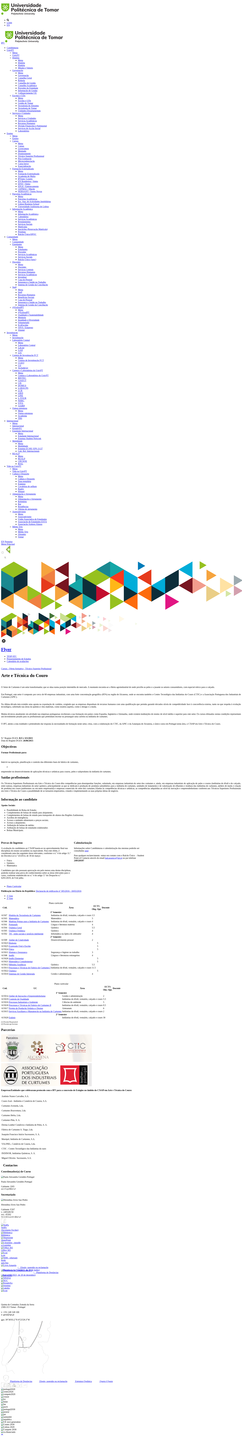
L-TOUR (22, 398)
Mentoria (22, 317)
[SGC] (4, 1280)
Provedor (22, 252)
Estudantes (17, 244)
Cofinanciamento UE (27, 93)
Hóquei (21, 491)
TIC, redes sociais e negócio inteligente (26, 934)
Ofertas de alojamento (27, 509)
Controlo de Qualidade (19, 999)
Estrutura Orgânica (83, 1381)
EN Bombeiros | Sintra (28, 181)
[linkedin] (19, 1386)
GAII (20, 350)
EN (8, 25)
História (15, 58)
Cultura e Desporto (20, 474)
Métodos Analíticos (17, 964)
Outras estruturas (19, 408)
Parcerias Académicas (22, 194)
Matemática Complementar (21, 961)
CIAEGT (22, 380)
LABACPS (23, 388)
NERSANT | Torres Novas (30, 191)
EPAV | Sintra (24, 184)
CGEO (21, 363)
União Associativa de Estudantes (32, 519)
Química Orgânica (17, 931)
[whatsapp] (30, 1386)
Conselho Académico (27, 85)
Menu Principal (8, 544)
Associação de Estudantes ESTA (32, 522)
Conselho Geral (25, 78)
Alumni (21, 330)
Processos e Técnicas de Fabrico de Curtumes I (29, 967)
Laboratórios (23, 131)
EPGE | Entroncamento (28, 186)
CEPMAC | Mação (26, 189)
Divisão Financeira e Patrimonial (32, 126)
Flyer (6, 649)
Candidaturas (12, 48)
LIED (20, 393)
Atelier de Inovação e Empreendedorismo (27, 996)
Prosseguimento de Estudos (19, 659)
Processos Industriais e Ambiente (23, 1002)
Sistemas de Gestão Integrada (22, 974)
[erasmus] (6, 1285)
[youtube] (14, 1386)
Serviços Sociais (25, 224)
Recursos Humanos (26, 123)
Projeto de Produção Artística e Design (26, 1008)
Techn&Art (23, 368)
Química (12, 971)
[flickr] (24, 1386)
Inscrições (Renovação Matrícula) (33, 229)
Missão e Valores (25, 68)
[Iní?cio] (30, 15)
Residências (23, 506)
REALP (16, 453)
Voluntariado (23, 322)
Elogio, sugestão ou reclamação (53, 1381)
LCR (20, 390)
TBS (20, 418)
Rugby (21, 489)
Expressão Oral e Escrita (20, 946)
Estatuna (21, 484)
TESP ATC (12, 656)
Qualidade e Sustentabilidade (31, 315)
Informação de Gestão (27, 90)
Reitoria (21, 80)
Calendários (23, 216)
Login (9, 22)
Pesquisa (8, 541)
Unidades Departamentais (29, 111)
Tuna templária (24, 481)
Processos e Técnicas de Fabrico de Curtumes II (30, 1005)
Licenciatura (23, 148)
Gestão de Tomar (25, 103)
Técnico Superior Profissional (31, 156)
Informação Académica (22, 209)
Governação (17, 70)
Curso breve (23, 163)
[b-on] (4, 1290)
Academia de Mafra (26, 176)
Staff (14, 287)
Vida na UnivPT (14, 466)
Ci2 (19, 365)
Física (11, 949)
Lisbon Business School (28, 204)
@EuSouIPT (18, 307)
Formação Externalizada (23, 169)
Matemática (14, 918)
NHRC (21, 400)
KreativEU (17, 428)
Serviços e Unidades (21, 113)
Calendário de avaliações (18, 661)
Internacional (12, 421)
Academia (22, 416)
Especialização (24, 166)
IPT (3, 43)
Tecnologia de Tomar (27, 108)
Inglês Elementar (16, 958)
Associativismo (19, 511)
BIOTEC (22, 378)
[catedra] (5, 1288)
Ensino (10, 133)
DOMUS (22, 385)
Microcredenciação (26, 161)
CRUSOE (22, 461)
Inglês (11, 955)
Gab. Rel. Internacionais (28, 451)
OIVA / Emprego (25, 327)
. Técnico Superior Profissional (37, 668)
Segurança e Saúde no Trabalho (32, 282)
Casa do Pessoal (25, 279)
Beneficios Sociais (26, 297)
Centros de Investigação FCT (25, 355)
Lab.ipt (21, 348)
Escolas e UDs (18, 95)
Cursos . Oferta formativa (12, 668)
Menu (15, 53)
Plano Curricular (14, 886)
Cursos (15, 141)
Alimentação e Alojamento (24, 494)
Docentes (16, 262)
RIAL (20, 464)
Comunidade (12, 237)
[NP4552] (6, 1278)
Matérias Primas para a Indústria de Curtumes (29, 921)
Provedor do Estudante (28, 88)
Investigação (12, 332)
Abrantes (22, 534)
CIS (19, 383)
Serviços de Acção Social (29, 128)
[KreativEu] (6, 1283)
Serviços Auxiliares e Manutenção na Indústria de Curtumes (35, 1011)
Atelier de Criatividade (19, 940)
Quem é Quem (106, 1381)
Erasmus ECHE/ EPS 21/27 (30, 448)
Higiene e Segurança (18, 952)
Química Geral (15, 927)
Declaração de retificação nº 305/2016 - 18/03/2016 (58, 891)
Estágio (12, 1017)
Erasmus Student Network (29, 438)
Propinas (22, 232)
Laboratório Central (21, 340)
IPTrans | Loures (25, 179)
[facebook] (3, 1222)
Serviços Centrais (25, 269)
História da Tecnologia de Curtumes (25, 915)
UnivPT (10, 50)
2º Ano (10, 898)
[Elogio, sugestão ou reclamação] (8, 1265)
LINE (20, 395)
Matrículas (22, 227)
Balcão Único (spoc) (27, 259)
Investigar (22, 277)
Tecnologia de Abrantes (28, 105)
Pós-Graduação (25, 158)
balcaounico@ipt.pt (113, 858)
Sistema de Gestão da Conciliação (33, 285)
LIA (20, 353)
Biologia (12, 943)
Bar (19, 504)
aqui (87, 851)
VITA (20, 403)
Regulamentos (24, 221)
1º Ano (10, 896)
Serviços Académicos (27, 121)
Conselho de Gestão (27, 83)
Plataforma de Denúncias (21, 1381)
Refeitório (22, 501)
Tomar (21, 537)
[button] (2, 1434)
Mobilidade (17, 441)
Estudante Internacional (22, 431)
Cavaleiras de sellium (27, 486)
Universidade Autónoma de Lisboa (33, 206)
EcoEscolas (23, 325)
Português (13, 924)
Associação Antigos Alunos (30, 524)
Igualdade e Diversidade (28, 320)
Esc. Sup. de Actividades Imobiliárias (34, 201)
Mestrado (22, 151)
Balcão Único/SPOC (27, 234)
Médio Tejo (17, 527)
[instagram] (8, 1386)
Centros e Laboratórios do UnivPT (27, 370)
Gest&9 (21, 406)
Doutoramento (24, 153)
